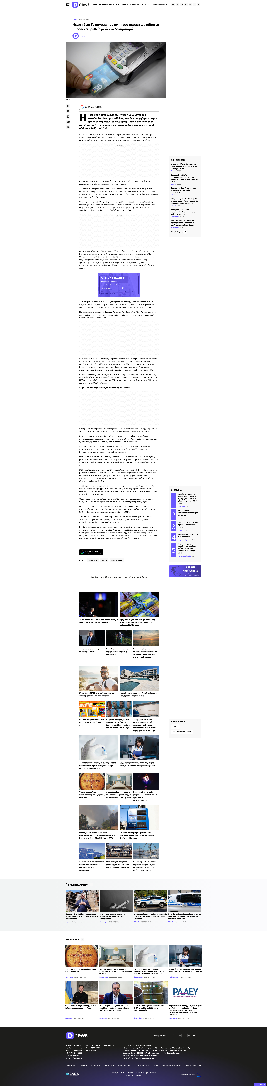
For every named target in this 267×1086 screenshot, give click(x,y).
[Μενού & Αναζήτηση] (68, 4)
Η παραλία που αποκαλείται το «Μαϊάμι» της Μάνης (188, 512)
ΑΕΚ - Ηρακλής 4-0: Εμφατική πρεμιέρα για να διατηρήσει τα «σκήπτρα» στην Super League (182, 222)
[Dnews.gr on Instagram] (181, 4)
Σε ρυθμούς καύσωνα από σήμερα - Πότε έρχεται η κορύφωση (117, 651)
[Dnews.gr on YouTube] (194, 4)
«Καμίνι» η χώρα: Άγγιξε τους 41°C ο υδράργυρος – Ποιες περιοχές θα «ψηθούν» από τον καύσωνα (184, 201)
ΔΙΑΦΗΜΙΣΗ (82, 1065)
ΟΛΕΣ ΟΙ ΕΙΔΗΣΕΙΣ (160, 1036)
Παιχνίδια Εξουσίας (184, 540)
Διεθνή (74, 19)
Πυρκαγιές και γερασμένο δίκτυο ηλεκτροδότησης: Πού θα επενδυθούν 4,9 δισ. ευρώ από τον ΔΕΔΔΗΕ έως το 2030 (97, 835)
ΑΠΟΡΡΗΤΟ (261, 1084)
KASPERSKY (92, 560)
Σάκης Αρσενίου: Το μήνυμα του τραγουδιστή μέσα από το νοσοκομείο (183, 190)
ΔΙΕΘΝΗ (125, 5)
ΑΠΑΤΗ (104, 560)
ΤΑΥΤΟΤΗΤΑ (70, 1065)
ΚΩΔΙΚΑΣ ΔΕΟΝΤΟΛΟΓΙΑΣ (171, 1065)
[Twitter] (68, 111)
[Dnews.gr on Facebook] (173, 4)
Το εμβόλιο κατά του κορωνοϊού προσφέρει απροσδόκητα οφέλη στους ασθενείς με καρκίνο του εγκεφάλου (98, 765)
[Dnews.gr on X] (177, 4)
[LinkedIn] (68, 116)
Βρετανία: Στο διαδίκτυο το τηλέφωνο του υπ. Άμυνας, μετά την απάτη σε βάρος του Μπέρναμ (82, 916)
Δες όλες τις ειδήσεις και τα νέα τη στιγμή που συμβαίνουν (119, 577)
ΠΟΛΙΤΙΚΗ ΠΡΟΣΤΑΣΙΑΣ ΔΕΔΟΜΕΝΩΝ (116, 1065)
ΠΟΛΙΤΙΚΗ (97, 5)
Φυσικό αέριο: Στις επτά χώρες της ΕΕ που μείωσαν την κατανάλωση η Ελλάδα (117, 864)
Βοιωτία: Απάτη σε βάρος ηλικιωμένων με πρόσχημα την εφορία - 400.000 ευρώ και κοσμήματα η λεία (184, 916)
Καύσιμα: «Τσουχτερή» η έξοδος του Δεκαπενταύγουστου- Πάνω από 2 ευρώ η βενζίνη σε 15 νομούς (137, 835)
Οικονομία (181, 506)
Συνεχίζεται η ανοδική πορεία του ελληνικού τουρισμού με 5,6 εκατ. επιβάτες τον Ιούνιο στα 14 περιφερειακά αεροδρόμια (144, 725)
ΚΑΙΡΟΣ (175, 726)
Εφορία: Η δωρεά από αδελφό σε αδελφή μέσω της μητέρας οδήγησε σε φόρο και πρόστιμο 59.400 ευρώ (137, 622)
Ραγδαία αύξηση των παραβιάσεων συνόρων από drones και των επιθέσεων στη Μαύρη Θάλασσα (187, 548)
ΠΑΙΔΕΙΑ (132, 5)
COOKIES (156, 1065)
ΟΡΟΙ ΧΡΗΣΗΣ (95, 1065)
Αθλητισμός (175, 216)
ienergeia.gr (69, 1018)
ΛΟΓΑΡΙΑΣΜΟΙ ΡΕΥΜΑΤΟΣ (182, 732)
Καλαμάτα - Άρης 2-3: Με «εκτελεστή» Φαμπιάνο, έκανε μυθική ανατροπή (183, 212)
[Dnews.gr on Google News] (190, 4)
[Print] (68, 127)
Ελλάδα (173, 171)
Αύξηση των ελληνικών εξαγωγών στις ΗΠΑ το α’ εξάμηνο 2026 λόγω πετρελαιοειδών (149, 1008)
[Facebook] (68, 106)
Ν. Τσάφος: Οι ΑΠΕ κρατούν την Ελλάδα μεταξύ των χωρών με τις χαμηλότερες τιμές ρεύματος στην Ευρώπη (114, 1008)
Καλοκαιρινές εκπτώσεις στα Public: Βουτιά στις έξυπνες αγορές (91, 722)
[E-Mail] (68, 122)
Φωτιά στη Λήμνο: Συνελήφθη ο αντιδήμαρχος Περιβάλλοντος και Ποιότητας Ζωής (184, 166)
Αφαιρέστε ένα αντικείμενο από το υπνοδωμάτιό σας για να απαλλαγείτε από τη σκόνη (118, 795)
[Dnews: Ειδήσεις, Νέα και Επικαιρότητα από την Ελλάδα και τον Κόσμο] (80, 5)
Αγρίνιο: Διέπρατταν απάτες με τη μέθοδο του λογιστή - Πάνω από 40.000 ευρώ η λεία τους (150, 916)
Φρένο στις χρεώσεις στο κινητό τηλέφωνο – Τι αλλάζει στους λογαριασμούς (112, 916)
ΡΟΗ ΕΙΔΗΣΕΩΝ (178, 160)
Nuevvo (138, 1075)
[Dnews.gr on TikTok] (186, 4)
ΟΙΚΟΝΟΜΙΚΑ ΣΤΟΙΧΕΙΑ (192, 1065)
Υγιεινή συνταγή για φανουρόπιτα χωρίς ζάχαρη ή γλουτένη (92, 795)
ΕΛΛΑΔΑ (117, 5)
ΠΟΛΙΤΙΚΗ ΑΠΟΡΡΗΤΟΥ (141, 1065)
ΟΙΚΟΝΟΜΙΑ (107, 5)
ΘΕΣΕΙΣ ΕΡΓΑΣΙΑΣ (144, 5)
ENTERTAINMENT (160, 5)
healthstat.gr (69, 977)
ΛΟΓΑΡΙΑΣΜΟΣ (116, 560)
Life (172, 195)
